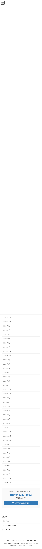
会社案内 (4, 517)
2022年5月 (6, 457)
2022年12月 (7, 432)
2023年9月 (6, 398)
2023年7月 (6, 406)
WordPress (14, 543)
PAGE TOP (39, 530)
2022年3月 (6, 466)
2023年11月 (7, 394)
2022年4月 (6, 461)
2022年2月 (6, 470)
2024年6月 (6, 372)
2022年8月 (6, 449)
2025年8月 (6, 326)
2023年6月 (6, 411)
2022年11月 (7, 436)
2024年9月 (6, 360)
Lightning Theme (25, 543)
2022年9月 (6, 444)
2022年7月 (6, 453)
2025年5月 (6, 334)
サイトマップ (6, 530)
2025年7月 (6, 330)
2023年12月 (7, 389)
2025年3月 (6, 343)
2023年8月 (6, 402)
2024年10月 (7, 355)
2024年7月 (6, 368)
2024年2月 (6, 385)
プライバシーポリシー (9, 525)
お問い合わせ (6, 521)
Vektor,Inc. (23, 545)
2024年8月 (6, 364)
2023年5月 (6, 415)
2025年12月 (7, 317)
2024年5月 (6, 377)
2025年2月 (6, 347)
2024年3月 (6, 381)
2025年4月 (6, 339)
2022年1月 (6, 474)
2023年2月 (6, 423)
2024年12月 (7, 351)
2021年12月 (7, 478)
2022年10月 (7, 440)
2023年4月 (6, 419)
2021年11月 (7, 482)
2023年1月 (6, 427)
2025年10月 (7, 322)
